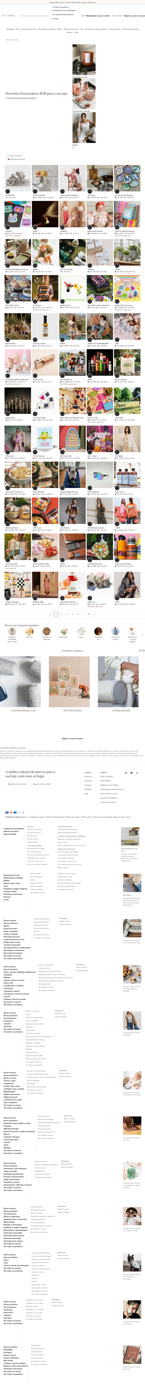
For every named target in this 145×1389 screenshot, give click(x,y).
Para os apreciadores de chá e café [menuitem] (71, 845)
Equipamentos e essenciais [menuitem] (15, 1219)
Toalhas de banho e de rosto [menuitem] (41, 1226)
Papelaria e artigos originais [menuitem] (15, 889)
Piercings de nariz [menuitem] (44, 1129)
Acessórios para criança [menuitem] (14, 1235)
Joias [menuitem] (6, 886)
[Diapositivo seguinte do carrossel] (142, 635)
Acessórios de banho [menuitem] (41, 919)
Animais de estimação (130, 29)
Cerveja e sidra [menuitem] (44, 968)
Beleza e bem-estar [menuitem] (12, 883)
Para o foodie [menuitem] (63, 842)
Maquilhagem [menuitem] (9, 1091)
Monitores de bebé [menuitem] (38, 1210)
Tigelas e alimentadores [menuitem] (41, 1253)
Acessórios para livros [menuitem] (13, 1368)
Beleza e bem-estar (71, 29)
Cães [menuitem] (6, 1263)
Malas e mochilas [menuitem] (32, 1011)
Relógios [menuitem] (29, 1049)
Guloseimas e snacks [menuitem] (40, 1288)
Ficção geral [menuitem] (35, 1345)
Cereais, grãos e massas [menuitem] (14, 980)
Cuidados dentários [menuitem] (38, 1219)
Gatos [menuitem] (6, 1260)
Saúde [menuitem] (34, 1281)
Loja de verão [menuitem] (32, 836)
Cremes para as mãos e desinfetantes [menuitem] (41, 1077)
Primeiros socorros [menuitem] (38, 1223)
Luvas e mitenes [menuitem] (32, 1021)
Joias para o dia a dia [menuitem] (35, 861)
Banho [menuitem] (32, 880)
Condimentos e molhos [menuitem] (14, 985)
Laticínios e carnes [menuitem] (12, 991)
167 (89, 614)
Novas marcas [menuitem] (35, 873)
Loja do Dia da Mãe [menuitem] (34, 829)
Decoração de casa (28, 29)
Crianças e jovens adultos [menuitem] (15, 1363)
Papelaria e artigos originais (96, 29)
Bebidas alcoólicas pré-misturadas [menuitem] (51, 974)
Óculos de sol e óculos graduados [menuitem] (39, 1036)
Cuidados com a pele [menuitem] (13, 1100)
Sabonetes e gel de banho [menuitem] (37, 1087)
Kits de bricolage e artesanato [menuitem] (46, 1165)
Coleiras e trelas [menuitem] (38, 1266)
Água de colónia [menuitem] (32, 1306)
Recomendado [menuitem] (10, 834)
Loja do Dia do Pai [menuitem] (34, 832)
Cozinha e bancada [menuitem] (64, 880)
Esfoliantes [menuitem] (31, 1084)
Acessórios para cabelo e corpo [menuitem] (17, 1123)
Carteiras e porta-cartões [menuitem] (35, 1046)
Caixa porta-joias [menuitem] (11, 1139)
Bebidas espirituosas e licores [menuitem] (49, 971)
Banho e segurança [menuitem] (12, 1216)
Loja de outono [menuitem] (32, 839)
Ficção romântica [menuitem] (37, 1355)
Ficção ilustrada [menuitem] (37, 1358)
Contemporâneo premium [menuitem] (67, 829)
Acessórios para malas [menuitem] (34, 1055)
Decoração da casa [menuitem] (37, 892)
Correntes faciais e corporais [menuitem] (49, 1122)
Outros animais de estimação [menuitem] (16, 1265)
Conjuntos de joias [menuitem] (12, 1137)
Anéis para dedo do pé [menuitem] (46, 1132)
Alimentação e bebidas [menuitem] (13, 878)
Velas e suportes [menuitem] (36, 886)
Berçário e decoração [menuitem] (13, 1225)
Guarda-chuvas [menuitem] (31, 1052)
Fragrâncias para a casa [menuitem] (66, 873)
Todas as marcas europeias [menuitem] (68, 852)
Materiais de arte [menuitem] (41, 1161)
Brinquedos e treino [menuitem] (39, 1285)
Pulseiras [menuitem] (7, 1126)
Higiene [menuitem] (34, 1278)
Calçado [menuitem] (7, 1023)
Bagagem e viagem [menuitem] (33, 1043)
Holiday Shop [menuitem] (32, 842)
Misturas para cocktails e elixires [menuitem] (50, 981)
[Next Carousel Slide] (73, 147)
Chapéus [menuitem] (29, 1027)
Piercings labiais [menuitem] (44, 1126)
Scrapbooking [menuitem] (40, 1171)
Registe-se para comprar (134, 16)
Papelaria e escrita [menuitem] (11, 1182)
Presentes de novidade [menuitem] (35, 848)
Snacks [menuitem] (7, 996)
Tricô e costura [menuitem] (40, 1168)
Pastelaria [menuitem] (8, 975)
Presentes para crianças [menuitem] (36, 858)
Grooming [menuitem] (8, 1310)
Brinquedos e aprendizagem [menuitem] (16, 1230)
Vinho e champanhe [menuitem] (46, 965)
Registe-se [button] (92, 2)
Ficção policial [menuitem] (36, 1352)
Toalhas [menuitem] (36, 931)
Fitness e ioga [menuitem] (9, 1081)
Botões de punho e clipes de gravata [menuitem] (19, 1131)
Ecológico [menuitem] (8, 1352)
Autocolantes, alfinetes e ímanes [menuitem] (18, 1185)
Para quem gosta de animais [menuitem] (38, 855)
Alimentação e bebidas (46, 29)
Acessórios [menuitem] (8, 1021)
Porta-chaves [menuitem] (30, 1030)
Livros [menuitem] (6, 899)
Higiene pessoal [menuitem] (10, 1097)
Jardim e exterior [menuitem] (36, 889)
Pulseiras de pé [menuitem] (43, 1116)
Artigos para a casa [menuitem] (64, 877)
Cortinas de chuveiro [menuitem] (41, 928)
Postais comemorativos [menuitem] (14, 1177)
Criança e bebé (114, 29)
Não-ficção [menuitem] (8, 1360)
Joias (82, 29)
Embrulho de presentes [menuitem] (14, 1174)
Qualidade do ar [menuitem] (37, 1207)
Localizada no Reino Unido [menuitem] (68, 855)
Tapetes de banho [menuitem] (40, 925)
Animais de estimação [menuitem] (13, 894)
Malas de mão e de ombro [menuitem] (36, 1059)
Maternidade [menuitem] (9, 1222)
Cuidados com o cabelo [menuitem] (14, 1089)
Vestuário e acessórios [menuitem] (40, 1262)
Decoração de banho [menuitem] (41, 922)
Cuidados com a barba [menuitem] (34, 1300)
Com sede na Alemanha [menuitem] (67, 861)
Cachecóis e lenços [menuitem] (33, 1033)
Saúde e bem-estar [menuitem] (12, 1086)
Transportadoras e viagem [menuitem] (42, 1256)
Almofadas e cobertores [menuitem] (66, 886)
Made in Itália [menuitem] (63, 868)
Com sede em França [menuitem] (66, 858)
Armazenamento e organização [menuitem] (69, 883)
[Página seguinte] (94, 614)
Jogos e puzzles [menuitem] (10, 1171)
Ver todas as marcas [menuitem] (12, 956)
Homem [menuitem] (7, 897)
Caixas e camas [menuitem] (38, 1272)
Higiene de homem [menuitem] (12, 1094)
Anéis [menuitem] (6, 1145)
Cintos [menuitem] (28, 1014)
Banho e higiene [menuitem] (37, 1213)
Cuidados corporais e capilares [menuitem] (42, 1216)
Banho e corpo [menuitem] (10, 1078)
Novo (18, 29)
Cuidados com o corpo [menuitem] (34, 1303)
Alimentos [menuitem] (35, 1275)
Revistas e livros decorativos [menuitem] (16, 1366)
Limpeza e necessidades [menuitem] (41, 1259)
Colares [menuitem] (7, 1142)
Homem (69, 32)
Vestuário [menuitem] (8, 1026)
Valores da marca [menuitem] (11, 831)
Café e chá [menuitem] (8, 983)
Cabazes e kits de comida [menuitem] (14, 999)
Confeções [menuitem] (8, 988)
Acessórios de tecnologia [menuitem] (35, 1040)
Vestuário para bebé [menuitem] (12, 1238)
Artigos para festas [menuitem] (12, 1179)
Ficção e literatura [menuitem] (11, 1358)
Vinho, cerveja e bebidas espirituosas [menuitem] (20, 972)
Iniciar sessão (117, 16)
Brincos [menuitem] (7, 1134)
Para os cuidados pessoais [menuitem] (37, 864)
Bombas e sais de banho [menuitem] (36, 1071)
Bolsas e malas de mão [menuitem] (34, 1017)
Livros (76, 32)
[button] (16, 159)
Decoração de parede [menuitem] (65, 889)
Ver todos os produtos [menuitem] (13, 958)
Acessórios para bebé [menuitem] (13, 1233)
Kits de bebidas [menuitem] (44, 984)
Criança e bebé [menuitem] (10, 891)
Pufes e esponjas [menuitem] (33, 1080)
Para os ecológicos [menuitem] (34, 852)
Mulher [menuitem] (7, 880)
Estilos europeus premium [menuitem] (68, 832)
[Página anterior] (50, 614)
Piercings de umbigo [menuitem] (46, 1119)
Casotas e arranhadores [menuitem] (41, 1269)
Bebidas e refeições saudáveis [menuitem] (69, 839)
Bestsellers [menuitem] (8, 1349)
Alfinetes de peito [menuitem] (11, 1129)
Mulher (59, 29)
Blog (88, 16)
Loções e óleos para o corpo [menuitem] (37, 1074)
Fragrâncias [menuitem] (9, 1083)
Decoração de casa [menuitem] (12, 875)
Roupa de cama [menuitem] (36, 883)
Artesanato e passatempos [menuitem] (15, 1168)
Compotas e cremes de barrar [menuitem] (16, 994)
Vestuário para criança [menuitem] (13, 1241)
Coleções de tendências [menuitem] (14, 828)
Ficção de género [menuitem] (37, 1348)
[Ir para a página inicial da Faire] (8, 15)
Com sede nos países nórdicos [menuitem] (69, 864)
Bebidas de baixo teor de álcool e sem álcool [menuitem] (55, 978)
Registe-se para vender (100, 16)
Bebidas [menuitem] (7, 977)
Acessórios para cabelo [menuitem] (34, 1024)
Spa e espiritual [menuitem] (10, 1102)
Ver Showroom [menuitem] (10, 1018)
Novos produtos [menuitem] (36, 877)
